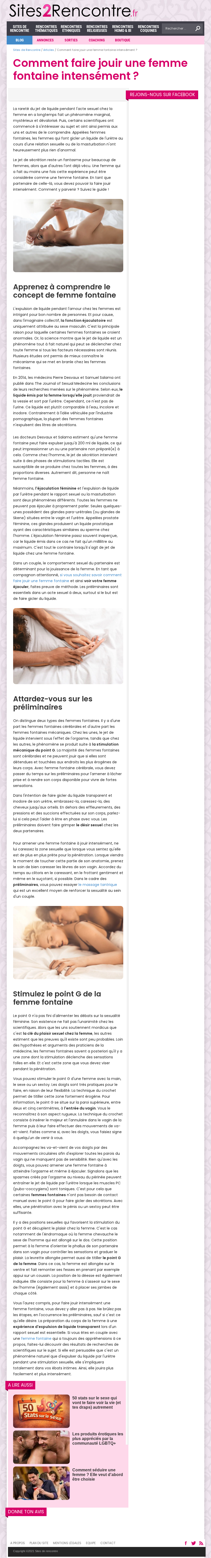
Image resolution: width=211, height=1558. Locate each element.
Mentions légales (67, 1543)
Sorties (71, 40)
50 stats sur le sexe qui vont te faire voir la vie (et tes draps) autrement (96, 1402)
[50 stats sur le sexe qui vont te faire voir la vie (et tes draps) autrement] (41, 1412)
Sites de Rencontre (19, 28)
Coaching (97, 40)
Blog (20, 40)
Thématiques (46, 28)
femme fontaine (36, 1338)
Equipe (91, 1543)
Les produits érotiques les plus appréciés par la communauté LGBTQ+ (97, 1438)
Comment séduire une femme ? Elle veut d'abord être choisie (97, 1474)
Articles (48, 50)
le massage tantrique (97, 884)
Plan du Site (39, 1543)
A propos (17, 1543)
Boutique (122, 40)
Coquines (148, 28)
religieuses (97, 28)
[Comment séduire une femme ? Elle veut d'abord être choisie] (41, 1484)
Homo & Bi (122, 28)
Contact (108, 1543)
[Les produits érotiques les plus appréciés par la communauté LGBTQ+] (41, 1448)
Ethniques (71, 28)
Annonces (45, 40)
